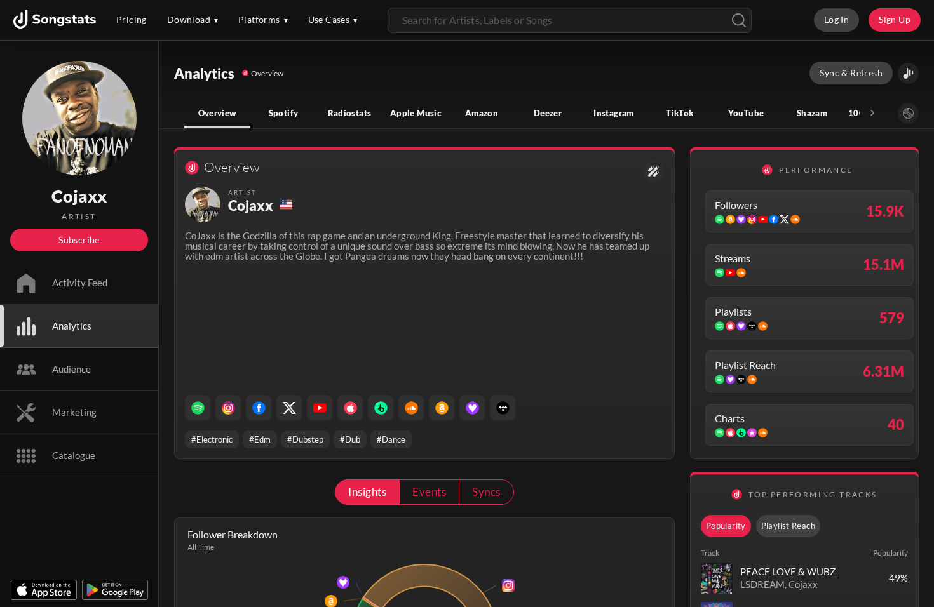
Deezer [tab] (548, 113)
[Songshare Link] (908, 73)
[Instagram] (228, 407)
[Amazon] (441, 407)
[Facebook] (258, 407)
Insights (367, 491)
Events (429, 491)
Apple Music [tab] (415, 113)
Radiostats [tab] (350, 113)
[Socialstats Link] (653, 171)
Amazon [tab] (481, 113)
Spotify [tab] (284, 113)
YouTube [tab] (746, 113)
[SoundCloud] (411, 407)
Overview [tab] (217, 113)
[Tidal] (502, 407)
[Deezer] (472, 407)
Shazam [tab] (812, 113)
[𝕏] (289, 407)
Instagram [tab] (613, 113)
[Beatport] (380, 407)
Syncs (486, 491)
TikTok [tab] (679, 113)
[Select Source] (908, 113)
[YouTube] (319, 407)
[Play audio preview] (716, 578)
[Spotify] (197, 407)
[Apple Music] (350, 407)
